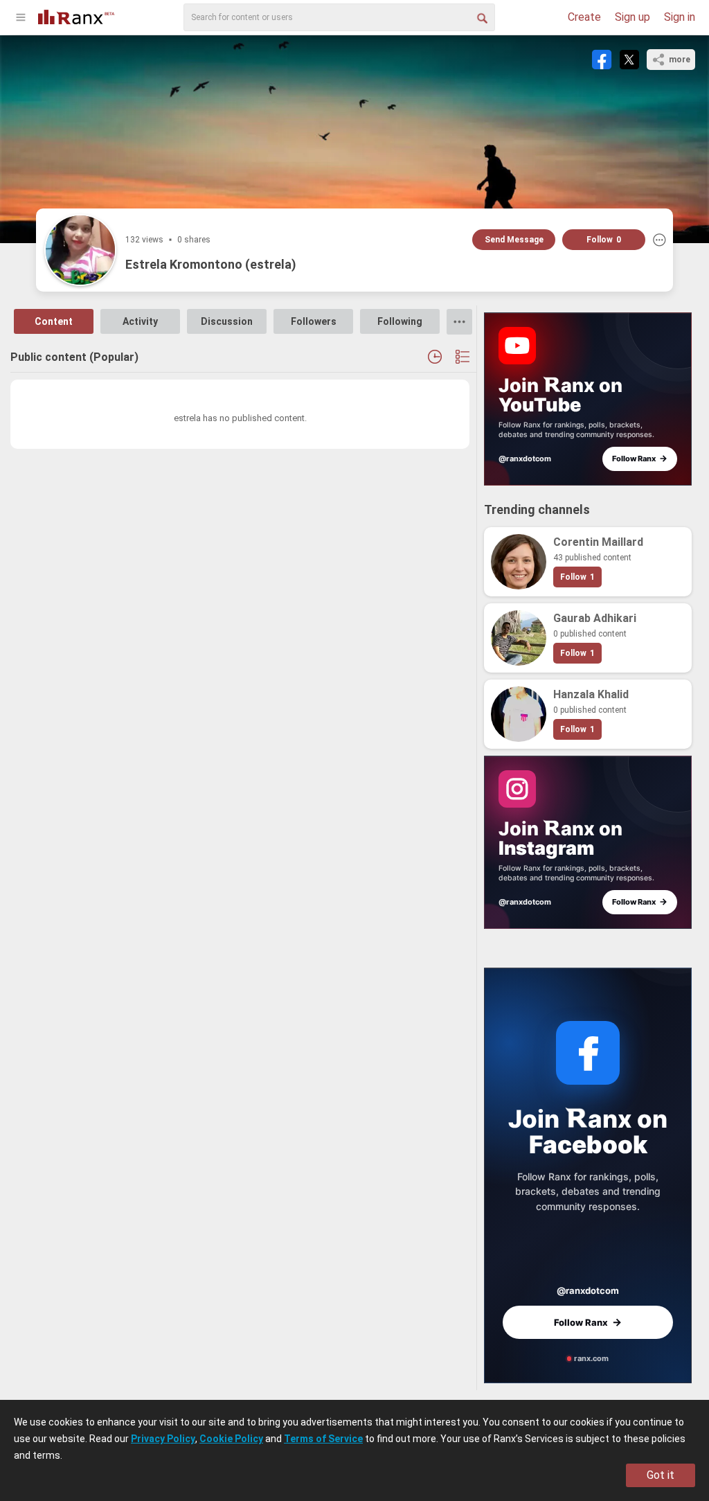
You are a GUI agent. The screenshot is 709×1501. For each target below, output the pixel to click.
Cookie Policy (231, 1438)
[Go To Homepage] (76, 15)
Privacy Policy (163, 1438)
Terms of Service (323, 1438)
